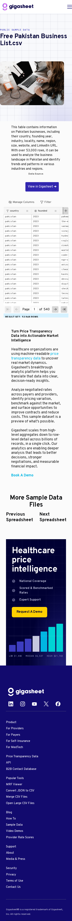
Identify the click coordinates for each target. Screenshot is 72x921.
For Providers (15, 728)
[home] (18, 7)
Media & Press (15, 859)
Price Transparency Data (22, 756)
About (10, 853)
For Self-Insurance (18, 741)
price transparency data (35, 356)
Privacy (11, 875)
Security (11, 868)
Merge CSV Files (16, 797)
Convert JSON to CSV (20, 791)
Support (11, 847)
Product (11, 722)
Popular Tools (15, 778)
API (8, 763)
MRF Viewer (14, 784)
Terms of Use (14, 881)
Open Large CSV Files (20, 803)
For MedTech (14, 747)
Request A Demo (29, 612)
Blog (9, 812)
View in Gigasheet (42, 187)
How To (11, 819)
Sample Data (14, 825)
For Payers (13, 735)
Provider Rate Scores (20, 837)
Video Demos (14, 831)
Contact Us (13, 887)
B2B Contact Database (21, 769)
